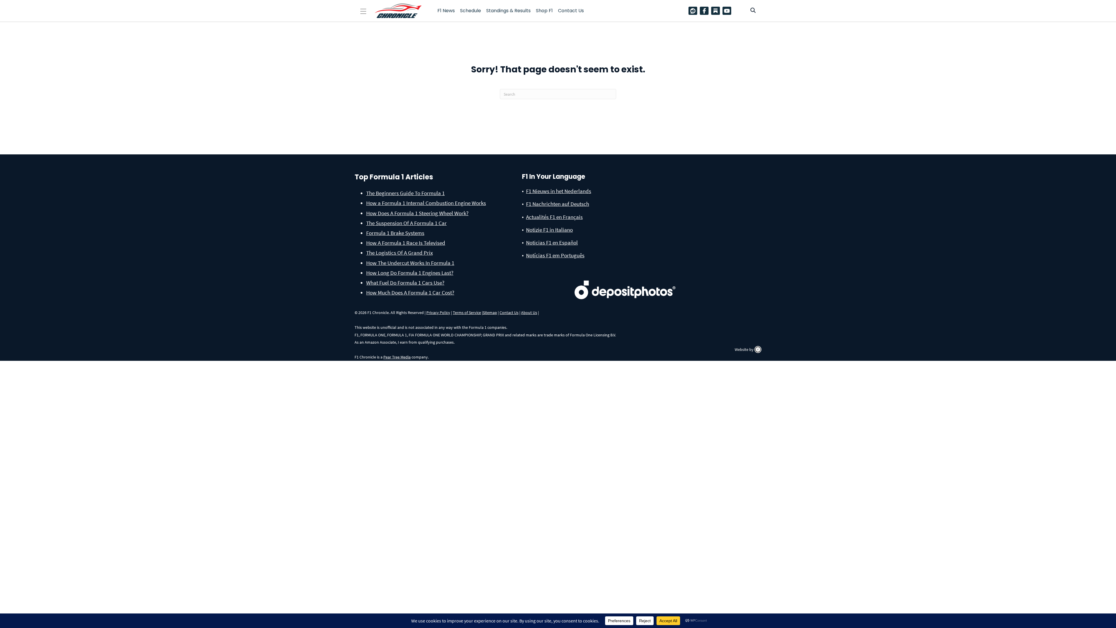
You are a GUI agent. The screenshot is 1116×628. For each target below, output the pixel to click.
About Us (529, 312)
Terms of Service (467, 312)
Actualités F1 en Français (554, 216)
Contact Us (509, 312)
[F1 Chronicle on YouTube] (728, 10)
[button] (363, 11)
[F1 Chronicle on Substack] (715, 10)
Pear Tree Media (397, 357)
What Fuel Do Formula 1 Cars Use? (405, 282)
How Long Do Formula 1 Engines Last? (409, 272)
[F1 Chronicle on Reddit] (694, 10)
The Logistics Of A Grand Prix (399, 252)
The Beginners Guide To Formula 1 (405, 193)
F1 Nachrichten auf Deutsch (557, 203)
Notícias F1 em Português (555, 255)
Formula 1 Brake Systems (395, 232)
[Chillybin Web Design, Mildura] (757, 349)
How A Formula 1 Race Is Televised (405, 242)
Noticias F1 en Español (552, 242)
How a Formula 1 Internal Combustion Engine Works (426, 202)
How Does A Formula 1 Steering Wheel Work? (417, 213)
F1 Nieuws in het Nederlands (558, 191)
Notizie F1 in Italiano (549, 229)
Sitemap (490, 312)
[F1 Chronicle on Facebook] (706, 10)
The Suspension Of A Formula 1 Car (406, 223)
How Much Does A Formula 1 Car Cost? (410, 292)
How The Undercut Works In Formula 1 (410, 262)
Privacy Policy (438, 312)
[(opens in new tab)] (625, 280)
